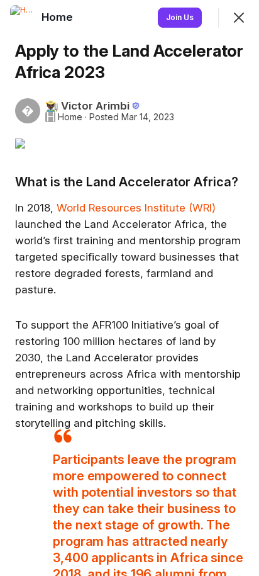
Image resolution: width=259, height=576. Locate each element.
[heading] (58, 17)
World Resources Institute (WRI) (136, 207)
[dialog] (129, 288)
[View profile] (22, 17)
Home (70, 117)
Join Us (180, 17)
